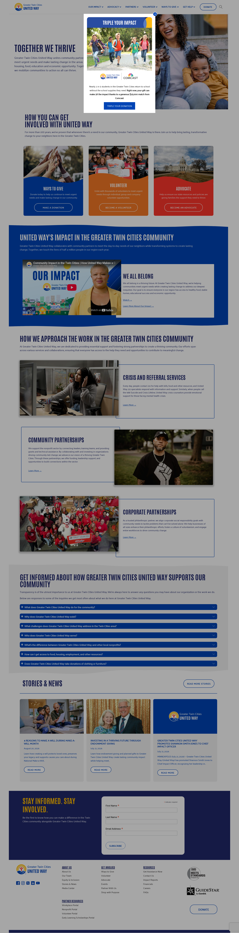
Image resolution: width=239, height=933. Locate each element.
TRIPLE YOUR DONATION (119, 106)
